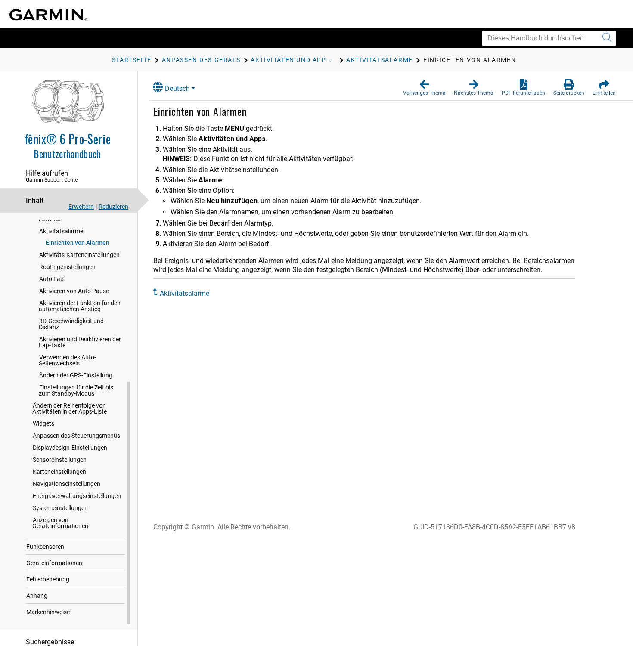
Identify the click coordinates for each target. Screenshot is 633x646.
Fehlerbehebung (47, 579)
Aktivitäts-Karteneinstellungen (79, 254)
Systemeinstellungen (60, 507)
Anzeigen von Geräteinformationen (60, 522)
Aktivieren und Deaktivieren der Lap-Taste (80, 342)
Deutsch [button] (177, 88)
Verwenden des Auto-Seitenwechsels (67, 360)
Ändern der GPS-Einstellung (75, 375)
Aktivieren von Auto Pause (74, 290)
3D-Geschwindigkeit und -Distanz (73, 324)
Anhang (36, 595)
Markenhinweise (48, 612)
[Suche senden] (607, 38)
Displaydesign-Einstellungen (70, 447)
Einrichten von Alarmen (77, 242)
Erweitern (81, 206)
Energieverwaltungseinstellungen (77, 495)
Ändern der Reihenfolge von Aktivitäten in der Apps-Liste (69, 408)
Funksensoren (45, 546)
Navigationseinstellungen (66, 483)
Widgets (43, 423)
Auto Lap (51, 278)
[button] (424, 87)
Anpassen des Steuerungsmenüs (76, 435)
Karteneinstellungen (59, 471)
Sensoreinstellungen (60, 459)
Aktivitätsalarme (61, 231)
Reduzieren (113, 206)
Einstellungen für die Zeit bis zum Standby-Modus (76, 390)
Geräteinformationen (54, 562)
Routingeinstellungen (67, 266)
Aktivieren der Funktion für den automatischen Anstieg (80, 306)
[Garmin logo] (48, 15)
